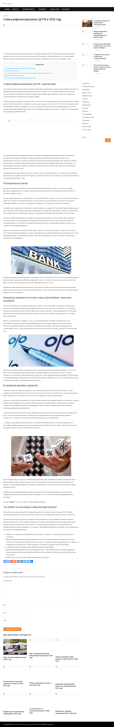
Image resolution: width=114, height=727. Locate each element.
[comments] (100, 16)
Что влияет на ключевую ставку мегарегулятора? (20, 78)
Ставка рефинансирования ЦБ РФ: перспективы (19, 68)
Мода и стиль (54, 9)
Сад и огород (86, 130)
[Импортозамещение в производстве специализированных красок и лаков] (87, 32)
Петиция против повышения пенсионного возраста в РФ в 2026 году (13, 683)
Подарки (85, 108)
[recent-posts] (93, 16)
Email (5, 612)
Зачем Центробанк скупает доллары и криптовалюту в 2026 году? (66, 659)
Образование (86, 105)
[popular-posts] (85, 16)
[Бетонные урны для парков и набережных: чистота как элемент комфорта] (87, 44)
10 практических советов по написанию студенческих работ (101, 56)
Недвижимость (87, 96)
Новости (15, 9)
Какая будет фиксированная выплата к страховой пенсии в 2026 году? (65, 686)
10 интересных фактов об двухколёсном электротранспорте (101, 22)
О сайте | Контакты (20, 724)
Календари (86, 89)
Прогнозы (85, 123)
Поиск (84, 137)
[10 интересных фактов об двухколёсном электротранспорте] (87, 21)
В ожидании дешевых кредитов (14, 75)
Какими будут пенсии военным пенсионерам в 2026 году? (13, 713)
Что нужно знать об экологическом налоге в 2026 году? (39, 711)
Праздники (42, 9)
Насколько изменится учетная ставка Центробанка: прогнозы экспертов (27, 73)
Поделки (85, 111)
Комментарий (8, 580)
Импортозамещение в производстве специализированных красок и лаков (100, 34)
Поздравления (87, 114)
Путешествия (86, 126)
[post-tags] (107, 16)
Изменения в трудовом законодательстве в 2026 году (65, 712)
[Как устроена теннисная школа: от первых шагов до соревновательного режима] (87, 65)
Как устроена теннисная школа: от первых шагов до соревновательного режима (102, 68)
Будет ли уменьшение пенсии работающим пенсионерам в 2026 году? (40, 656)
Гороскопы (65, 9)
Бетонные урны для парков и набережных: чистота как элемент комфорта (102, 46)
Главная (7, 9)
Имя (5, 605)
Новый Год (85, 102)
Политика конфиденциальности (44, 724)
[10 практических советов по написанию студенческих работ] (87, 55)
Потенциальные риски (11, 71)
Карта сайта (30, 724)
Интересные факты (88, 86)
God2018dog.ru (9, 724)
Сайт (4, 620)
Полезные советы (28, 9)
